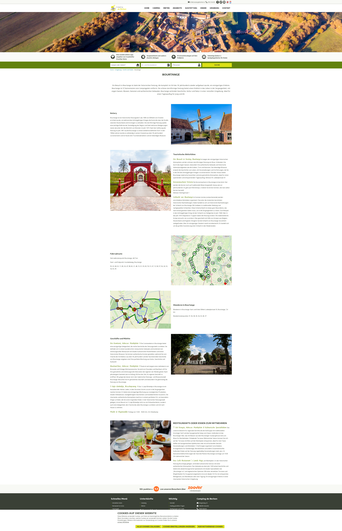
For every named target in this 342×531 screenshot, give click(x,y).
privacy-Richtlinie (123, 522)
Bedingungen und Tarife (177, 509)
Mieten (166, 8)
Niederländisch (230, 2)
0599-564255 (203, 509)
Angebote (177, 8)
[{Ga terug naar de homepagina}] (118, 8)
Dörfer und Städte (128, 70)
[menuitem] (147, 8)
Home (146, 8)
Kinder (203, 8)
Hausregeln (115, 509)
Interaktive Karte (117, 503)
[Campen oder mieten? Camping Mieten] (125, 65)
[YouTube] (224, 2)
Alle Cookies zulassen (148, 527)
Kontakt (226, 8)
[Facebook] (217, 2)
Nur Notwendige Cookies (210, 527)
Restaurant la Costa (118, 506)
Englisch (227, 2)
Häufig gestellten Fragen (177, 506)
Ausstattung (191, 8)
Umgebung (214, 8)
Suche (217, 65)
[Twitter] (221, 2)
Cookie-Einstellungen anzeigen (179, 527)
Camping (156, 8)
